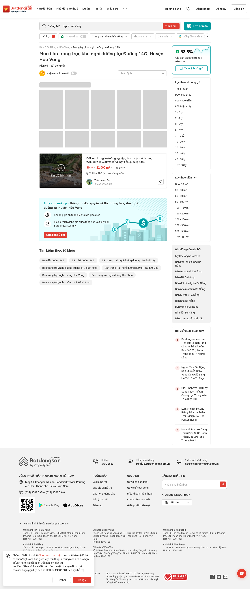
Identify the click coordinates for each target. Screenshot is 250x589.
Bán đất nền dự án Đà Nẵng (190, 283)
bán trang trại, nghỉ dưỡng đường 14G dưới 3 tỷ (131, 267)
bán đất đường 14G (53, 260)
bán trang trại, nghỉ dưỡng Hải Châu (112, 275)
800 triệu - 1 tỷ (183, 106)
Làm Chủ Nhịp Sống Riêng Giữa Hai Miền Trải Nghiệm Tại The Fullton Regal (193, 414)
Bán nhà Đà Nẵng (185, 300)
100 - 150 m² (182, 207)
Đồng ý (82, 580)
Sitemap (97, 505)
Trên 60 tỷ (180, 165)
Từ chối (61, 580)
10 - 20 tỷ (180, 141)
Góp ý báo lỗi (100, 499)
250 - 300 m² (182, 225)
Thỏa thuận (181, 88)
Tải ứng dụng (173, 8)
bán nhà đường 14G (83, 260)
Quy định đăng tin (137, 482)
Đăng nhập (203, 8)
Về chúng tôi (100, 482)
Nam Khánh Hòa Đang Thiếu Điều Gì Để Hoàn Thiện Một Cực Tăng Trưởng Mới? (194, 435)
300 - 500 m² (182, 231)
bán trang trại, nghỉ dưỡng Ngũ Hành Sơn (65, 282)
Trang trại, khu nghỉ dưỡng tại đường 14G (96, 47)
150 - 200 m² (182, 213)
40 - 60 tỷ (180, 159)
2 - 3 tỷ (179, 118)
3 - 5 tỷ (179, 124)
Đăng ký (221, 8)
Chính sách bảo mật (138, 499)
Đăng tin (239, 8)
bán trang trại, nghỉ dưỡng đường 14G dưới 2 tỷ (128, 260)
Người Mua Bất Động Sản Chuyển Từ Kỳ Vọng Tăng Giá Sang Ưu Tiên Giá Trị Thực (193, 372)
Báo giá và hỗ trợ (102, 487)
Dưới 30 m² (181, 184)
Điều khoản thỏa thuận (140, 493)
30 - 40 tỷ (180, 153)
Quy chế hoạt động (138, 487)
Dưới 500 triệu (183, 94)
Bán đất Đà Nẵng (185, 277)
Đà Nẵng (51, 47)
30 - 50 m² (181, 190)
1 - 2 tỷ (179, 112)
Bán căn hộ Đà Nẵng (186, 306)
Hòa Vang (64, 47)
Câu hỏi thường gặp (104, 493)
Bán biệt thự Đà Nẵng (187, 295)
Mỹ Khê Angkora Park (187, 256)
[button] (207, 36)
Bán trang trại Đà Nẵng (188, 271)
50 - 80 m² (181, 196)
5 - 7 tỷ (179, 130)
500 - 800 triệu (183, 100)
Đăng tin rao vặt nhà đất (189, 318)
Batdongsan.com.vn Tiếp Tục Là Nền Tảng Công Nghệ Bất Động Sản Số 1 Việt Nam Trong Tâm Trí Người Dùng (193, 348)
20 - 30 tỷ (180, 147)
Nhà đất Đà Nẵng (185, 312)
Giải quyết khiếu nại (138, 505)
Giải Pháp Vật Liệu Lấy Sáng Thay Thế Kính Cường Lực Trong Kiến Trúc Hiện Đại (194, 393)
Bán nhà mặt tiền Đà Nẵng (190, 289)
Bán (41, 47)
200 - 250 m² (182, 219)
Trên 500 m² (182, 237)
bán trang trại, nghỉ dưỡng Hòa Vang (63, 275)
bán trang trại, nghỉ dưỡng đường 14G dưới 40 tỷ (69, 267)
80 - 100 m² (181, 201)
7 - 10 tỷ (179, 135)
